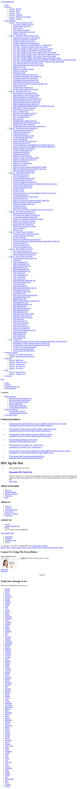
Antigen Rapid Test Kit (18, 547)
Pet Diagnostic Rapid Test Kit (53, 547)
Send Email (4, 569)
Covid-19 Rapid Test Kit (35, 547)
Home (7, 383)
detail (15, 481)
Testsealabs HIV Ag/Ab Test (20, 472)
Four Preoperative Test (12, 386)
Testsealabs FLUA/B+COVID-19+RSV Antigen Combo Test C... (30, 431)
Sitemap (45, 546)
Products (8, 385)
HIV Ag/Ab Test (10, 388)
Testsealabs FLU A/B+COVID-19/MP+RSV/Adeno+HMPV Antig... (31, 453)
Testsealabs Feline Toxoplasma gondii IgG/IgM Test (26, 458)
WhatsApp (4, 571)
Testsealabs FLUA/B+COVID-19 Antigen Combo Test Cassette (30, 436)
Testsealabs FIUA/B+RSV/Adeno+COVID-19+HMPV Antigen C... (31, 425)
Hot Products (36, 546)
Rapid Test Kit (5, 547)
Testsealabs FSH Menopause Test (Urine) (22, 441)
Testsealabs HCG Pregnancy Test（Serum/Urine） (25, 447)
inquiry (11, 481)
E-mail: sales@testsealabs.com (12, 525)
